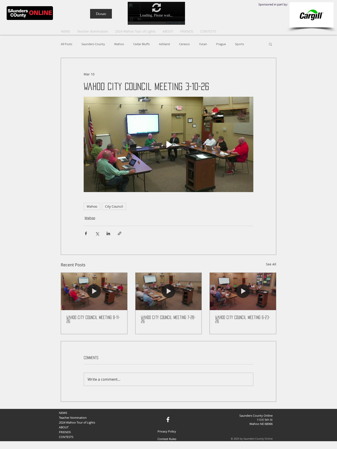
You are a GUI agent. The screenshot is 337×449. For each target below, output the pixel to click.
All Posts (66, 44)
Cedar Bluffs (141, 44)
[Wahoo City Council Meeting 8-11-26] (94, 291)
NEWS (63, 413)
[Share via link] (119, 233)
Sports (239, 44)
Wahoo (119, 44)
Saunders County (93, 44)
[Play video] (168, 144)
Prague (221, 44)
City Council (114, 206)
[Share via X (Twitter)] (97, 233)
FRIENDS (65, 432)
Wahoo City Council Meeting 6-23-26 (242, 319)
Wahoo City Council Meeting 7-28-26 (168, 319)
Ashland (164, 44)
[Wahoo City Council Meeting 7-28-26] (168, 291)
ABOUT (64, 427)
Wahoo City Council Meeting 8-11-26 (93, 319)
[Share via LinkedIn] (108, 233)
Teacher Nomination (73, 418)
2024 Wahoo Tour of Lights (77, 422)
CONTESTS (66, 437)
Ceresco (184, 44)
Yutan (203, 44)
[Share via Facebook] (86, 233)
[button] (208, 31)
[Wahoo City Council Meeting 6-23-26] (243, 291)
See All (271, 264)
